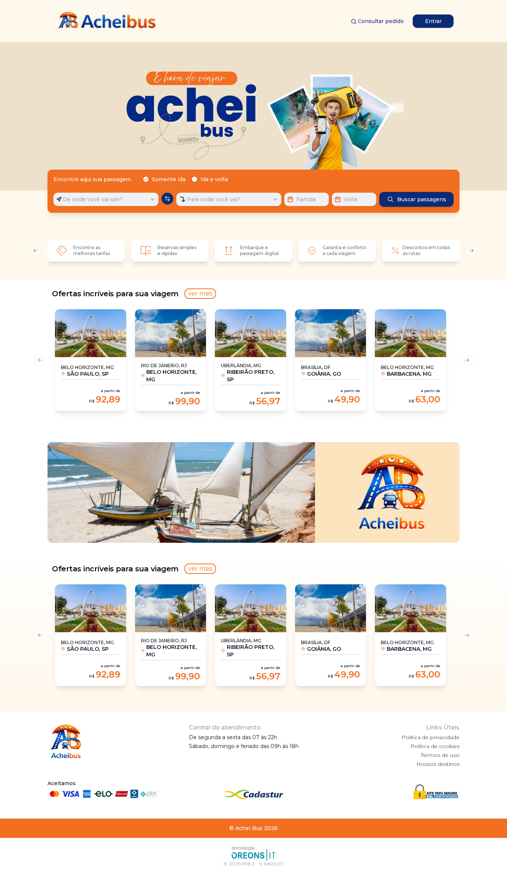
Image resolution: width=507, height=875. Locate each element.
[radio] (146, 179)
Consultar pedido (381, 21)
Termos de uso (440, 755)
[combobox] (105, 199)
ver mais (200, 293)
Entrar (433, 21)
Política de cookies (434, 746)
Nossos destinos (437, 764)
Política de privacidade (430, 737)
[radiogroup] (187, 179)
